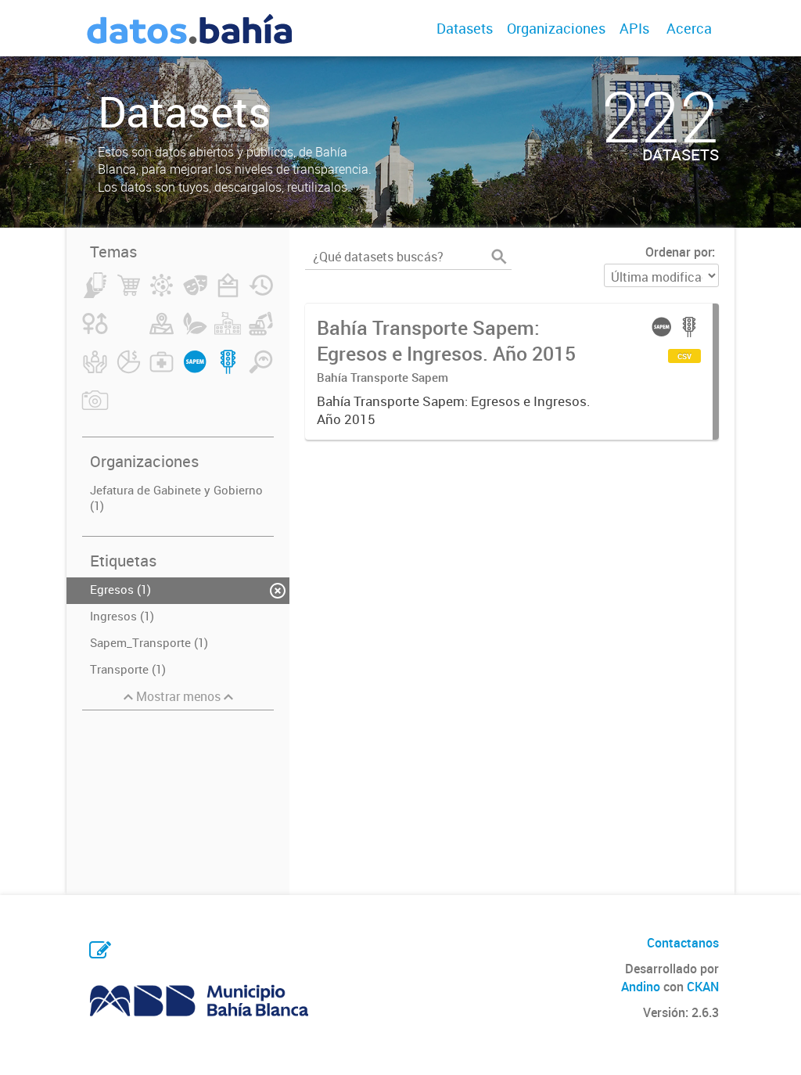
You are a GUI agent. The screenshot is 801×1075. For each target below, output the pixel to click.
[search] (499, 256)
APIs (634, 28)
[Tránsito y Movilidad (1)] (228, 370)
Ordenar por (678, 252)
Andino (640, 986)
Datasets (464, 28)
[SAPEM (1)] (195, 370)
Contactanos (683, 942)
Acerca (689, 28)
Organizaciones (556, 28)
